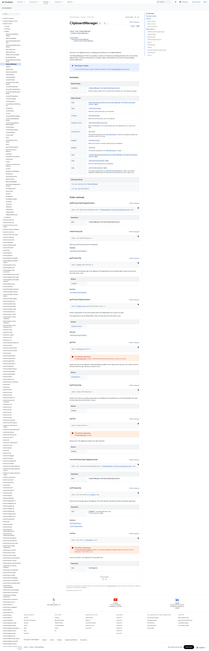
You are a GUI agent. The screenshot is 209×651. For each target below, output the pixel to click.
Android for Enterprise (29, 620)
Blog (71, 2)
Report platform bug (183, 617)
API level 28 (136, 231)
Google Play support (183, 623)
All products (83, 640)
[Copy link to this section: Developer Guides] (90, 66)
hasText (91, 147)
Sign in (205, 2)
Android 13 (119, 628)
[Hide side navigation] (19, 648)
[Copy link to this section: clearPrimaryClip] (84, 232)
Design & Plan (33, 2)
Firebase (59, 640)
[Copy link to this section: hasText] (77, 419)
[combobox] (164, 1)
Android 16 (119, 620)
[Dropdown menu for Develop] (50, 2)
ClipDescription (76, 123)
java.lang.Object (74, 37)
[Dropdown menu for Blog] (74, 2)
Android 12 (119, 630)
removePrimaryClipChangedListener (100, 155)
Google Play (58, 2)
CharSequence (75, 131)
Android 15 (119, 623)
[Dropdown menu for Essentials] (25, 2)
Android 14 (119, 625)
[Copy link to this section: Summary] (80, 78)
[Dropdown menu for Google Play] (63, 2)
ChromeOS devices (91, 623)
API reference (7, 8)
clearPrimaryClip (94, 108)
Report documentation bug (185, 620)
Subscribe (189, 647)
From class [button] (85, 184)
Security (26, 623)
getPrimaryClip (93, 115)
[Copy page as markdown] (105, 23)
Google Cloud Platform (71, 640)
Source (26, 625)
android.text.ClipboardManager (80, 39)
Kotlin (132, 26)
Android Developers (74, 17)
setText (91, 168)
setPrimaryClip (93, 160)
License (31, 647)
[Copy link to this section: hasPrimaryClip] (82, 385)
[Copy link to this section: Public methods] (86, 198)
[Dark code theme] (138, 208)
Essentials (20, 2)
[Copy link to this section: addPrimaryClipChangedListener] (96, 203)
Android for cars (90, 625)
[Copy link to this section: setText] (77, 533)
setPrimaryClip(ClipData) (114, 171)
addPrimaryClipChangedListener (99, 102)
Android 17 (119, 617)
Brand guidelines (39, 647)
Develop (45, 2)
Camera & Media (59, 625)
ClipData (99, 58)
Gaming (57, 617)
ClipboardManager (82, 33)
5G (55, 630)
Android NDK (150, 628)
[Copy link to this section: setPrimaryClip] (82, 488)
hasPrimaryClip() (111, 150)
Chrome (52, 640)
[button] (10, 18)
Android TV (88, 628)
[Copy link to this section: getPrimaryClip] (82, 258)
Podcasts (26, 633)
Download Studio (151, 625)
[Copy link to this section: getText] (77, 342)
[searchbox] (11, 14)
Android (26, 617)
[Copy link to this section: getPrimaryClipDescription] (91, 300)
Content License (112, 586)
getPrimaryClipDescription (97, 123)
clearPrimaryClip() (76, 526)
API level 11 (136, 22)
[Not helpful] (138, 17)
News (25, 628)
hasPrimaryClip (93, 140)
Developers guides (152, 620)
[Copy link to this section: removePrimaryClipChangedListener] (99, 460)
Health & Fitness (59, 623)
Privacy (56, 628)
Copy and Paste (116, 69)
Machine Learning (59, 620)
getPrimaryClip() (111, 134)
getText (91, 131)
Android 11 (119, 633)
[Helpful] (135, 17)
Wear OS (88, 620)
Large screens (89, 617)
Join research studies (183, 625)
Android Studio (196, 2)
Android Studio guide (152, 617)
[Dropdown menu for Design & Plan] (39, 2)
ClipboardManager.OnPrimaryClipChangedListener (104, 88)
